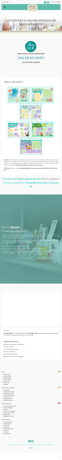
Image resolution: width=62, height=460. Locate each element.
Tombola (6, 384)
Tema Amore (7, 427)
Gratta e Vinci (7, 381)
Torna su (31, 448)
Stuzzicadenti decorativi (9, 395)
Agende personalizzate (9, 412)
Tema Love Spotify (8, 422)
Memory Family (7, 377)
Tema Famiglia (7, 423)
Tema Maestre (7, 433)
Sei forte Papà (7, 374)
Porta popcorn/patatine (9, 391)
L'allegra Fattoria (7, 376)
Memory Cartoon (7, 379)
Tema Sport (6, 430)
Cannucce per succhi (8, 397)
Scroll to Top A (5, 2)
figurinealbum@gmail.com (26, 168)
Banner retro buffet (8, 400)
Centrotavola (7, 390)
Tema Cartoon (7, 425)
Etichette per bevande (9, 393)
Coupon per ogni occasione (10, 406)
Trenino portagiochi (8, 407)
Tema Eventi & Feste (8, 428)
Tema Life (6, 432)
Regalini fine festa (8, 398)
